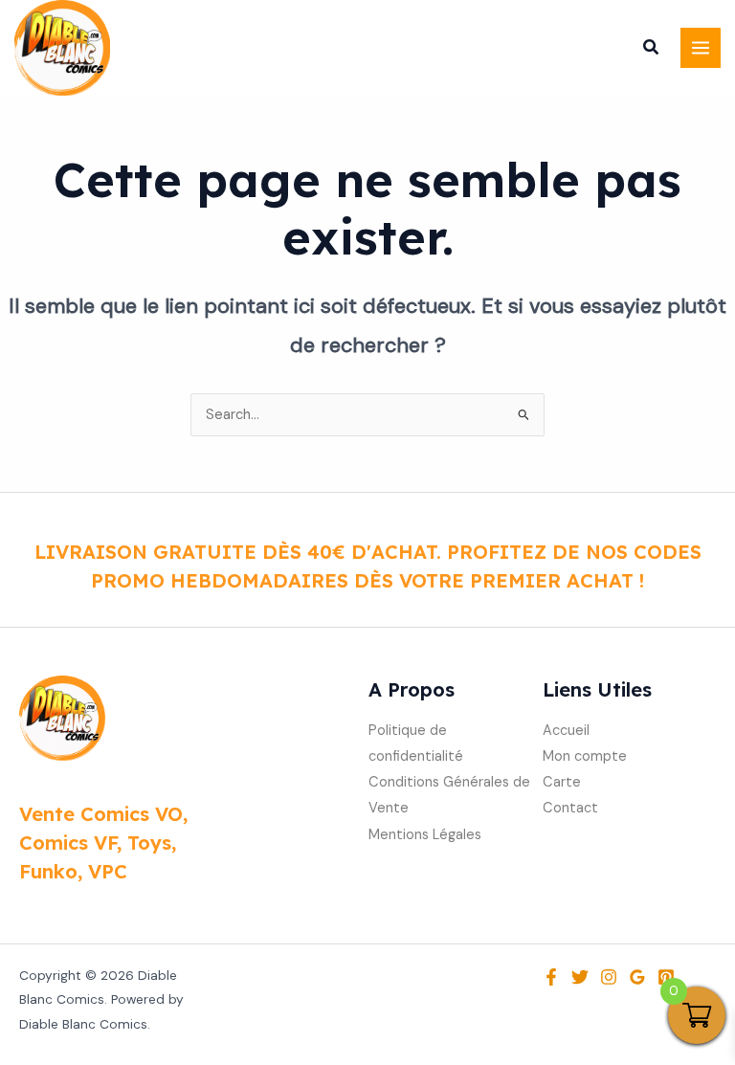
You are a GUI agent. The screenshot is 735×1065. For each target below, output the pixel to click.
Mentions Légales (424, 835)
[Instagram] (608, 977)
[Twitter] (580, 977)
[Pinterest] (666, 977)
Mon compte (585, 756)
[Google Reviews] (637, 977)
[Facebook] (551, 977)
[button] (651, 49)
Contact (570, 808)
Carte (562, 782)
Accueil (566, 730)
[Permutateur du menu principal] (700, 48)
